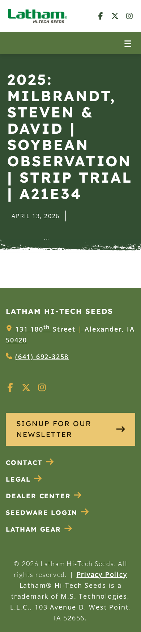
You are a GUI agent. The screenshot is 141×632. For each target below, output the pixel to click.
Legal (18, 479)
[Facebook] (100, 16)
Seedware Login (42, 512)
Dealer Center (38, 496)
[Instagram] (129, 16)
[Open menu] (128, 42)
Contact (24, 462)
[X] (115, 16)
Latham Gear (33, 529)
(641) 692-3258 (42, 356)
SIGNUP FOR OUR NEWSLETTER (53, 429)
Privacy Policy (102, 574)
